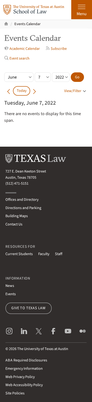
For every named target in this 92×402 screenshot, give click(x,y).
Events (10, 294)
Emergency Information (24, 368)
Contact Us (13, 224)
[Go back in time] (8, 90)
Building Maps (16, 216)
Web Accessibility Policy (24, 385)
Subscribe (59, 48)
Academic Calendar (24, 48)
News (9, 285)
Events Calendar (27, 24)
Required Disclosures (26, 360)
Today (21, 90)
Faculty (43, 254)
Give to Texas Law (28, 308)
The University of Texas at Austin (42, 348)
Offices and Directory (21, 199)
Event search (19, 58)
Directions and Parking (23, 207)
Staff (58, 254)
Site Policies (15, 393)
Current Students (19, 254)
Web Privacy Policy (20, 376)
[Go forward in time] (34, 90)
